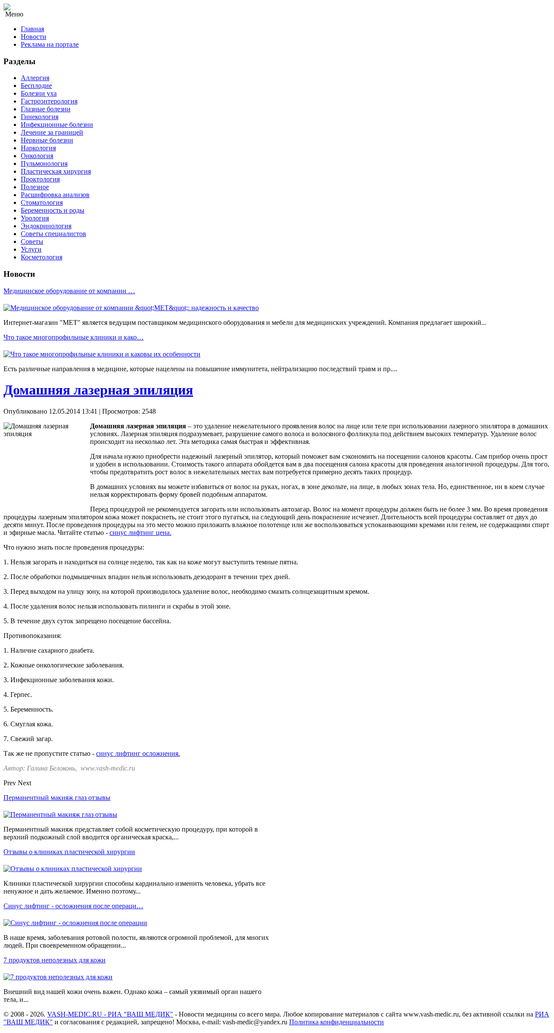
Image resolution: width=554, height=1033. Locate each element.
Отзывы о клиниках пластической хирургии (69, 851)
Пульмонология (44, 163)
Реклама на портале (50, 44)
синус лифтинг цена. (140, 532)
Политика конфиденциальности (336, 1022)
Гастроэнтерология (49, 101)
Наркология (38, 148)
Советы (32, 241)
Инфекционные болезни (57, 124)
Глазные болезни (46, 109)
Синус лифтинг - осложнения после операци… (73, 906)
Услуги (31, 249)
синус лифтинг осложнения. (138, 753)
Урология (35, 218)
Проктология (40, 179)
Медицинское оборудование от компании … (69, 291)
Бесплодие (36, 85)
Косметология (41, 257)
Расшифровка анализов (55, 194)
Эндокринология (46, 226)
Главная (32, 28)
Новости (33, 36)
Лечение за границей (52, 132)
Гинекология (39, 116)
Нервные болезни (47, 140)
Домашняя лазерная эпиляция (98, 390)
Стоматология (42, 202)
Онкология (37, 155)
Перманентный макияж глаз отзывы (56, 797)
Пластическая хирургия (56, 171)
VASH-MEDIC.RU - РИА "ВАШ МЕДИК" (110, 1014)
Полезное (35, 187)
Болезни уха (39, 93)
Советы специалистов (53, 233)
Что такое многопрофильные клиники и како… (73, 337)
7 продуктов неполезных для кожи (54, 960)
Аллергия (35, 77)
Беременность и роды (52, 210)
